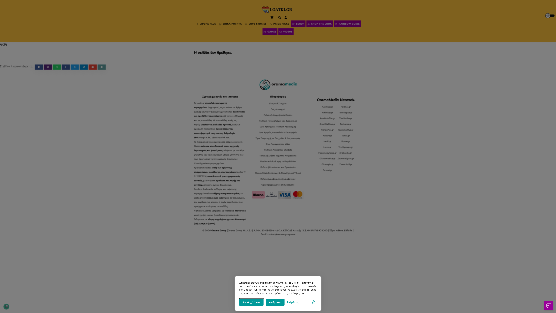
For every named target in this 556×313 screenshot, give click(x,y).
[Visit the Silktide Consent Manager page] (313, 302)
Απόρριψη (275, 302)
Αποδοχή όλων (251, 302)
